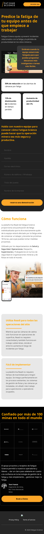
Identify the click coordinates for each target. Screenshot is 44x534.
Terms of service (29, 520)
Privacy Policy (14, 520)
